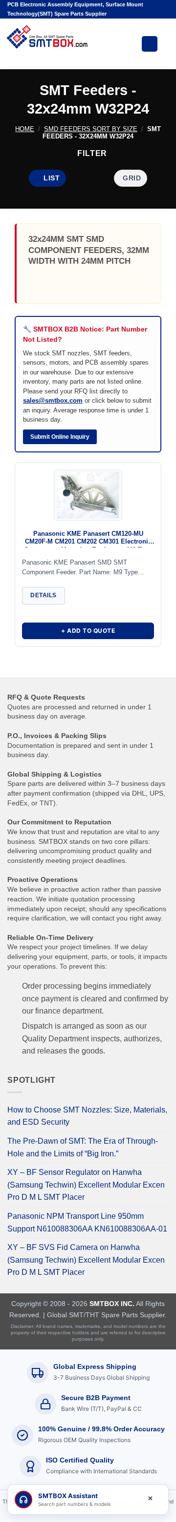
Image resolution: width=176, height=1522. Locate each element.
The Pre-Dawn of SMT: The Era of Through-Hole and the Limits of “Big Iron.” (82, 1147)
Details (43, 595)
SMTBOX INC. (111, 1303)
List (52, 178)
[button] (88, 153)
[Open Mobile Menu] (149, 44)
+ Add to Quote (88, 630)
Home (24, 129)
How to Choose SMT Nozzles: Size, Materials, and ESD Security (87, 1116)
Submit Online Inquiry (59, 436)
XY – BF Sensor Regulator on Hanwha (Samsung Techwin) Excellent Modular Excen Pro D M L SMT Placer (86, 1184)
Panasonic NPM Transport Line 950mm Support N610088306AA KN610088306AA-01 (87, 1222)
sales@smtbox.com (53, 400)
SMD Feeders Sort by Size (90, 129)
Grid (132, 178)
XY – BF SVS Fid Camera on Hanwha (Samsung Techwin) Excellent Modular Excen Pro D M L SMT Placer (86, 1259)
